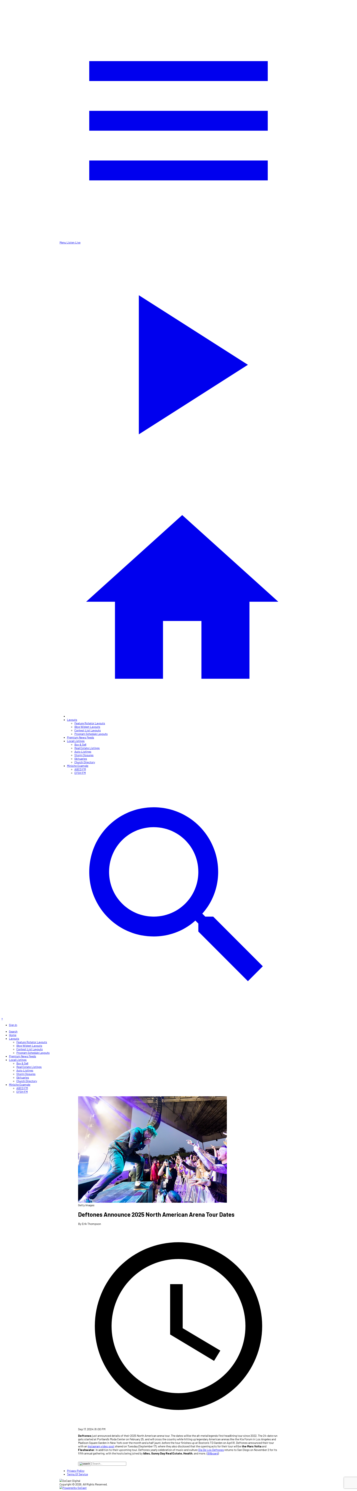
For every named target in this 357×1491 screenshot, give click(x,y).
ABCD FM (80, 769)
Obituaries (80, 758)
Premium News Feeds (80, 737)
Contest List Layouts (87, 730)
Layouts (72, 719)
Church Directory (84, 762)
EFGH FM (80, 772)
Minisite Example (77, 765)
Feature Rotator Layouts (89, 723)
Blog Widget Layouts (87, 726)
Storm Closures (84, 755)
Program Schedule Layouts (91, 734)
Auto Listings (82, 751)
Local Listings (76, 741)
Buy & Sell (80, 744)
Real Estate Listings (87, 748)
